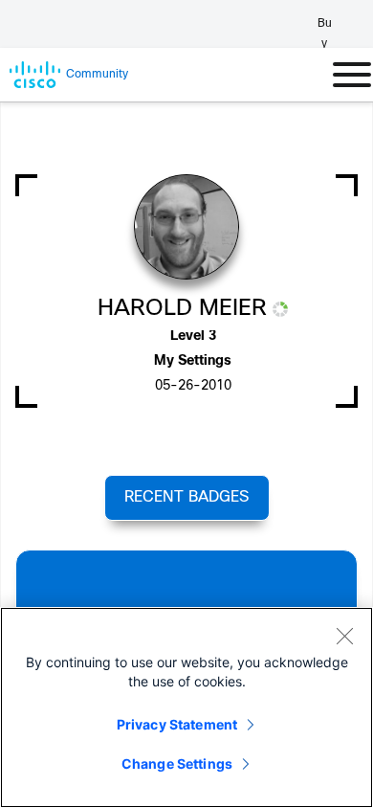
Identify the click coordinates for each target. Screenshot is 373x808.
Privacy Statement (177, 724)
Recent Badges (186, 497)
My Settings (192, 361)
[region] (186, 707)
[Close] (344, 635)
